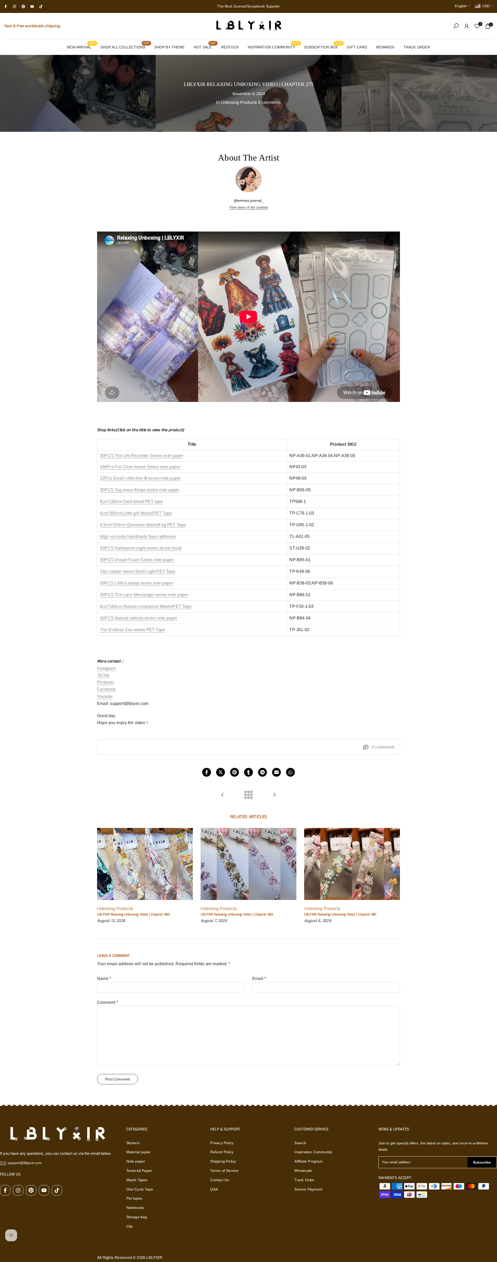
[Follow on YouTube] (32, 6)
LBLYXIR (154, 1257)
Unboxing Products (239, 102)
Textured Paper (139, 1171)
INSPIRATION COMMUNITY (273, 46)
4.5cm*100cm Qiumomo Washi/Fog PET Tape (143, 525)
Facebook (106, 689)
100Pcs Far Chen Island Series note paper (140, 467)
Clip (129, 1226)
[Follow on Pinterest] (23, 6)
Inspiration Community (313, 1152)
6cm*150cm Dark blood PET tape (131, 501)
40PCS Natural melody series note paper (138, 618)
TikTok (103, 675)
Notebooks (135, 1208)
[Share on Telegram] (262, 772)
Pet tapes (134, 1198)
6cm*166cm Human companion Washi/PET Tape (146, 606)
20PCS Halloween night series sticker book (141, 548)
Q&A (214, 1189)
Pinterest (105, 682)
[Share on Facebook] (206, 772)
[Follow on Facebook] (6, 6)
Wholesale (303, 1171)
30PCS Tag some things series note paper (139, 490)
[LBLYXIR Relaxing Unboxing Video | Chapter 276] (274, 795)
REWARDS (385, 47)
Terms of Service (224, 1171)
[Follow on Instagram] (14, 6)
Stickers (133, 1143)
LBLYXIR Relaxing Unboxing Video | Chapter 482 (237, 914)
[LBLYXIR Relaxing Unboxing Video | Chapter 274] (223, 795)
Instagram (106, 668)
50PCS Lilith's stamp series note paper (136, 583)
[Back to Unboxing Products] (248, 795)
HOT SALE (205, 46)
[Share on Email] (276, 772)
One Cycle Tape (139, 1189)
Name (104, 978)
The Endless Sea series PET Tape (132, 630)
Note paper (135, 1161)
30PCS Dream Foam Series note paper (137, 560)
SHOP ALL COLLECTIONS (124, 46)
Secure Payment (308, 1189)
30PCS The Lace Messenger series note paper (144, 595)
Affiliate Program (308, 1161)
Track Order (304, 1180)
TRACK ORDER (417, 47)
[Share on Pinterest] (234, 772)
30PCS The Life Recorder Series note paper (141, 455)
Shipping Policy (223, 1161)
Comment (107, 1002)
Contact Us (219, 1180)
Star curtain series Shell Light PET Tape (137, 571)
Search (300, 1143)
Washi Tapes (137, 1180)
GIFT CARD (357, 47)
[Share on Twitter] (220, 772)
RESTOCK (230, 47)
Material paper (138, 1152)
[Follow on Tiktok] (41, 6)
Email (259, 978)
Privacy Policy (221, 1143)
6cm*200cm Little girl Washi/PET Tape (136, 513)
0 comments (269, 102)
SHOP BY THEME (169, 47)
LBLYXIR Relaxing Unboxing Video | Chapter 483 (133, 914)
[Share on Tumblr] (248, 772)
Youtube (105, 696)
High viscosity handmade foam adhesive (138, 536)
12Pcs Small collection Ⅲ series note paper (140, 478)
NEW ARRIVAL (81, 46)
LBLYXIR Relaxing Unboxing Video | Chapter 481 (340, 914)
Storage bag (136, 1217)
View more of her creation (248, 207)
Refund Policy (221, 1152)
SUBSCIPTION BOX (323, 46)
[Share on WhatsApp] (290, 772)
